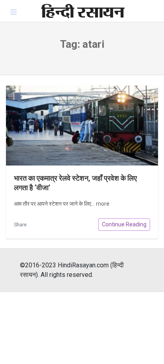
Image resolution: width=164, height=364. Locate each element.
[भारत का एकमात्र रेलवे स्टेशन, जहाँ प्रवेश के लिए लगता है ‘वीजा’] (82, 125)
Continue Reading (124, 224)
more (102, 203)
